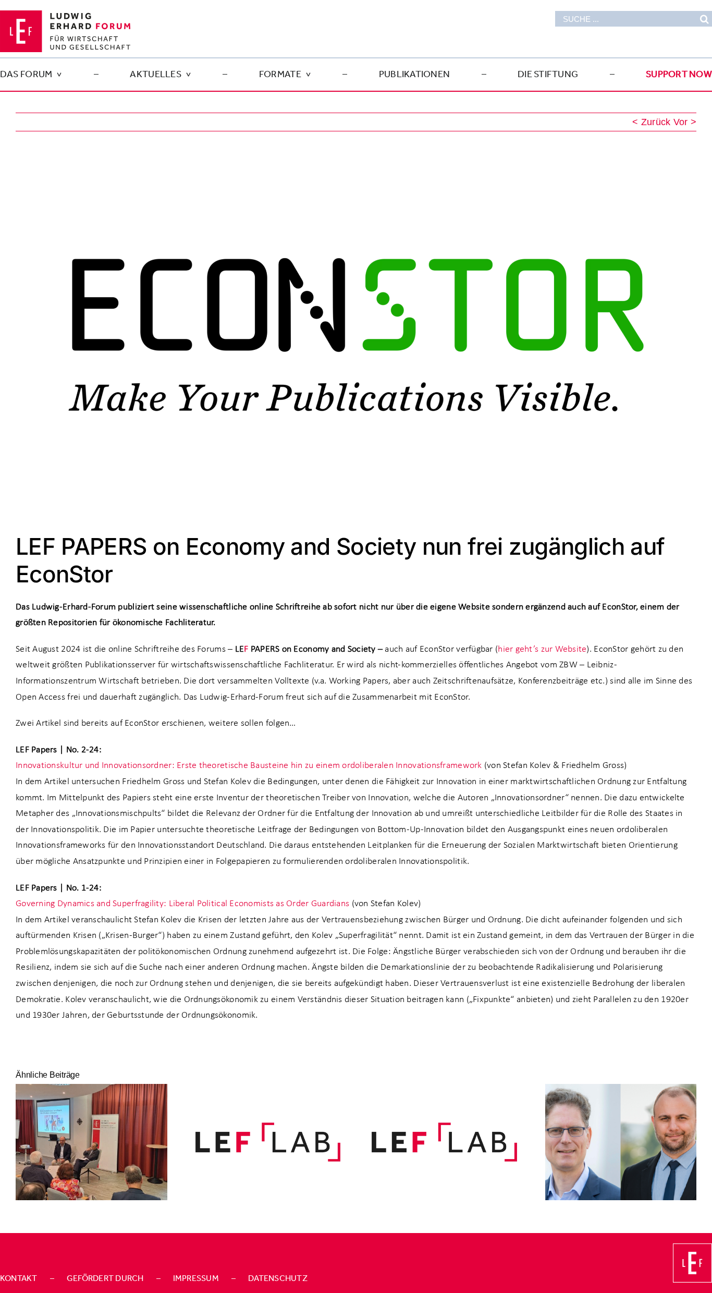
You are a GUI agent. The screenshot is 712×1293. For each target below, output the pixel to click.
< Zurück (651, 122)
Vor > (684, 122)
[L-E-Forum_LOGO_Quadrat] (692, 1248)
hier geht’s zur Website (542, 648)
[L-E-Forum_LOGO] (65, 15)
